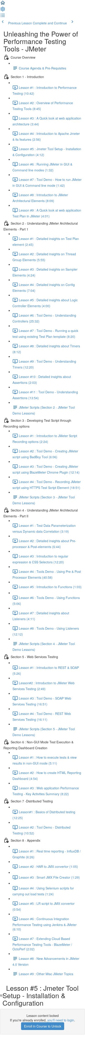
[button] (2, 4)
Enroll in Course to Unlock (42, 1026)
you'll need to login (60, 1020)
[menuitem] (2, 10)
